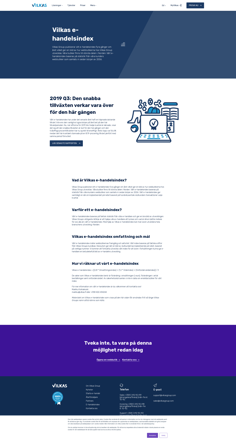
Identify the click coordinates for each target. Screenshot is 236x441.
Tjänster (71, 5)
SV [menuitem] (163, 5)
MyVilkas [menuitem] (174, 5)
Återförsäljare (92, 397)
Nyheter (89, 390)
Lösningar (56, 5)
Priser (82, 5)
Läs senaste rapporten (64, 143)
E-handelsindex (93, 404)
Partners (89, 401)
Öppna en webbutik (107, 359)
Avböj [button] (163, 435)
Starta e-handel (93, 393)
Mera (92, 5)
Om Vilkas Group (93, 386)
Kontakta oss (129, 359)
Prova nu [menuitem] (193, 5)
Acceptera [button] (152, 435)
